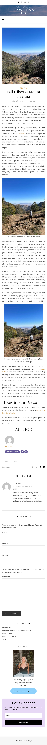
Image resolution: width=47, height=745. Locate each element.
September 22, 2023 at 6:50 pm (22, 486)
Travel (23, 88)
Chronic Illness (7, 628)
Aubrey (8, 446)
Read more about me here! (23, 691)
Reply (15, 489)
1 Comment (31, 101)
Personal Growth (9, 636)
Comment (6, 576)
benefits (21, 133)
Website (5, 555)
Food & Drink (7, 633)
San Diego (7, 462)
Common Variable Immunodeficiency (16, 630)
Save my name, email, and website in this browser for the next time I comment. (23, 570)
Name (5, 532)
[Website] (22, 451)
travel (15, 462)
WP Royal (29, 741)
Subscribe (23, 723)
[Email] (26, 451)
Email (5, 543)
